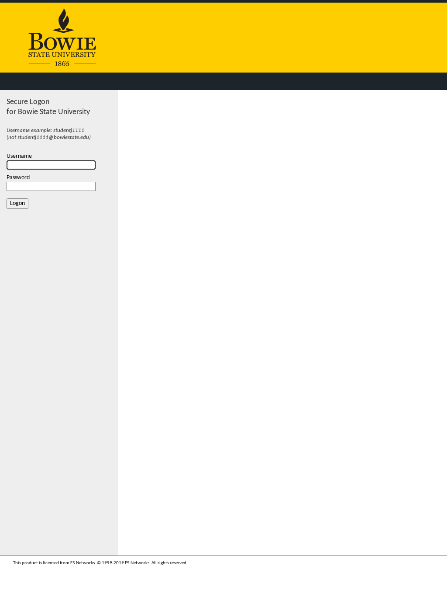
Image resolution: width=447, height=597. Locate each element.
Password (18, 177)
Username (19, 156)
